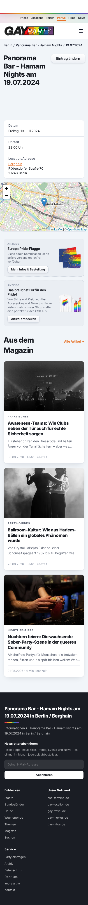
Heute (9, 811)
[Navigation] (80, 31)
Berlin (8, 45)
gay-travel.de (57, 811)
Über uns (11, 877)
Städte (9, 798)
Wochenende (14, 817)
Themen (10, 824)
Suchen (10, 837)
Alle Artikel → (74, 341)
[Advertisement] (44, 6)
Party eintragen (15, 857)
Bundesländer (14, 804)
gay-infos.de (56, 824)
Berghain (15, 164)
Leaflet (58, 229)
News (81, 17)
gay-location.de (58, 804)
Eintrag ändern (68, 58)
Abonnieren (44, 775)
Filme (71, 17)
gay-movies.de (58, 817)
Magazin (10, 831)
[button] (44, 202)
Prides (24, 17)
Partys (61, 17)
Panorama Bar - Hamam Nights (39, 45)
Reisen (50, 17)
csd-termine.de (58, 798)
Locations (37, 17)
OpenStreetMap (77, 229)
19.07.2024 (74, 45)
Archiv (9, 863)
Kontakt (10, 890)
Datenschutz (13, 870)
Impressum (12, 883)
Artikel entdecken (23, 319)
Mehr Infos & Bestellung (28, 269)
